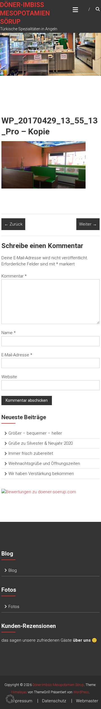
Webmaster (87, 700)
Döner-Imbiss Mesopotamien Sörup (25, 13)
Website (9, 376)
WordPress (81, 692)
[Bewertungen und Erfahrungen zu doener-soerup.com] (38, 491)
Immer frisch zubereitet (30, 453)
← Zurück (13, 224)
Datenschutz (54, 700)
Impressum (21, 700)
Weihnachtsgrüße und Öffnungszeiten (44, 463)
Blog (12, 570)
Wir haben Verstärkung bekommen (41, 473)
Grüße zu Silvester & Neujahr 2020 (40, 443)
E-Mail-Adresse (16, 354)
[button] (10, 699)
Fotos (13, 606)
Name (8, 332)
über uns (82, 640)
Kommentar (14, 276)
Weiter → (88, 224)
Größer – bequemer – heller (35, 433)
